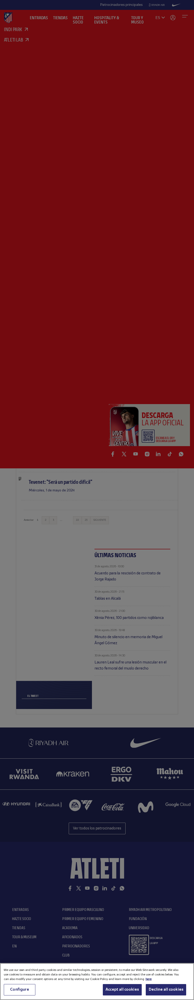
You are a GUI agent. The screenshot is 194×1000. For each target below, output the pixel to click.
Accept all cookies (122, 989)
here (149, 979)
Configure (19, 989)
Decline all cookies (166, 989)
